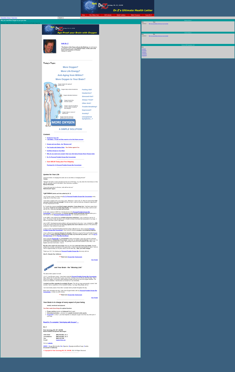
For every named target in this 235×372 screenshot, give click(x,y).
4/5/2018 (144, 48)
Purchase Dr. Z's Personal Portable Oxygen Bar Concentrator (64, 165)
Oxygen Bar (55, 238)
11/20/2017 (144, 53)
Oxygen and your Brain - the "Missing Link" (59, 144)
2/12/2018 (144, 50)
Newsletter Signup (6, 17)
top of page (94, 259)
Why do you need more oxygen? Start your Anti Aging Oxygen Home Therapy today (71, 153)
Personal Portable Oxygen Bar (62, 214)
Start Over (14, 17)
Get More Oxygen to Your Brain (56, 150)
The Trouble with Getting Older (56, 147)
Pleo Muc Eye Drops (62, 235)
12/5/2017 (144, 52)
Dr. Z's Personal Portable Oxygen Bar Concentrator (61, 157)
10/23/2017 (144, 55)
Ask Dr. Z (64, 43)
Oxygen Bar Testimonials (75, 257)
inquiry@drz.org (60, 340)
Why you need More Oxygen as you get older (158, 23)
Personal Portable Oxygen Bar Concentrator (84, 276)
